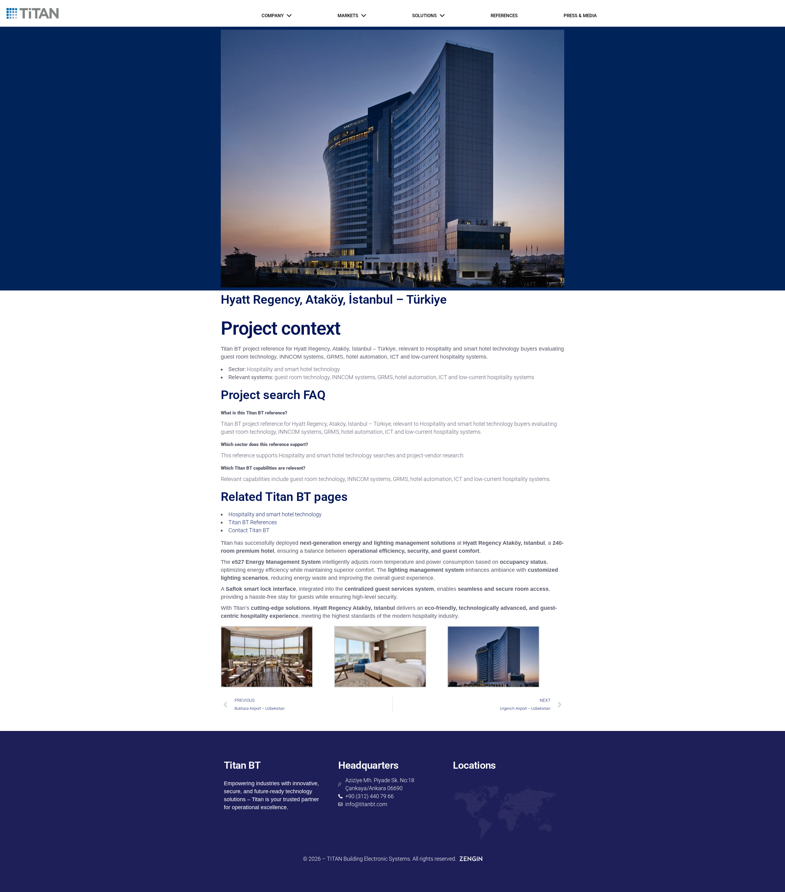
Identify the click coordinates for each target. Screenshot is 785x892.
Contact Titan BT (249, 530)
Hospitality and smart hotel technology (275, 514)
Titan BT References (252, 522)
